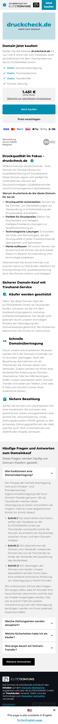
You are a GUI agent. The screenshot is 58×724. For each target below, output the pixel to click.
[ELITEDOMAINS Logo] (29, 679)
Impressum (8, 704)
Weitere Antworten (18, 661)
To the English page (29, 720)
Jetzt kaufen (49, 5)
